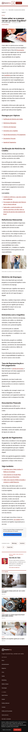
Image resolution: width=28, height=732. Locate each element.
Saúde (3, 676)
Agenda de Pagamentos (9, 142)
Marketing (4, 680)
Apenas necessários (7, 729)
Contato (3, 707)
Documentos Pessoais (9, 138)
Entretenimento (5, 664)
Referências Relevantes (9, 123)
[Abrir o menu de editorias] (13, 3)
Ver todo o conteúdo (6, 719)
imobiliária (7, 75)
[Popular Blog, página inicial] (6, 3)
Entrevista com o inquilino (10, 131)
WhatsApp (14, 543)
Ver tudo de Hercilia (14, 567)
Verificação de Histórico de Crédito (13, 119)
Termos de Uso (5, 715)
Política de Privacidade (7, 711)
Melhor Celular (5, 684)
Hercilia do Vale (6, 22)
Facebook (22, 543)
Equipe (3, 699)
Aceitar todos (17, 729)
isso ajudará (17, 519)
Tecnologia (4, 688)
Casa (3, 672)
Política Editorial (5, 703)
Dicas (7, 9)
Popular (3, 9)
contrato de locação (17, 368)
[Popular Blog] (7, 650)
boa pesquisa (20, 50)
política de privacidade (12, 726)
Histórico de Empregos (9, 127)
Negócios (4, 668)
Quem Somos (5, 695)
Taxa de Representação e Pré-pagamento (14, 134)
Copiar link (9, 547)
